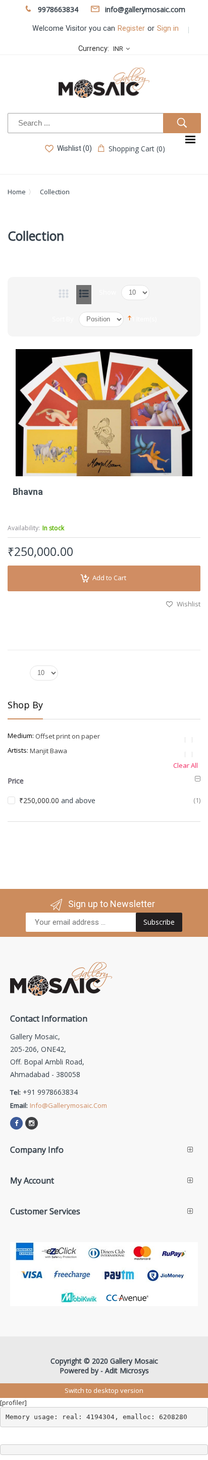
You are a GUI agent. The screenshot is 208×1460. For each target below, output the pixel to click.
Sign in (168, 28)
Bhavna (28, 491)
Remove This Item (190, 740)
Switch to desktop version (104, 1390)
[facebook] (16, 1123)
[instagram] (31, 1123)
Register (131, 28)
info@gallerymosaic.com (68, 1105)
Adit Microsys (127, 1370)
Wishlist (188, 603)
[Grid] (63, 294)
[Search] (182, 123)
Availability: (24, 528)
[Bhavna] (104, 412)
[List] (83, 294)
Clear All (185, 765)
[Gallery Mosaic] (104, 83)
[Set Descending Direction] (129, 317)
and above (57, 800)
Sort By (63, 318)
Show (107, 292)
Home (17, 191)
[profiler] (13, 1402)
